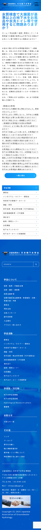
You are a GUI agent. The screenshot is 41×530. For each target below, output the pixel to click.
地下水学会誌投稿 (11, 399)
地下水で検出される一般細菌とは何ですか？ (19, 120)
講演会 (6, 340)
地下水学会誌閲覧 (11, 395)
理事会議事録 (9, 294)
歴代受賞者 (8, 317)
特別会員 (7, 309)
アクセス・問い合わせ (12, 325)
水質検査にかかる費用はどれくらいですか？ (19, 149)
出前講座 (7, 372)
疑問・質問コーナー (12, 368)
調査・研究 (8, 352)
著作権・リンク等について (14, 452)
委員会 (6, 305)
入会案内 (7, 321)
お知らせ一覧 (9, 421)
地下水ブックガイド (12, 376)
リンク (6, 436)
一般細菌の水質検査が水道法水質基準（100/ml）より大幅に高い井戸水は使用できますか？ (20, 126)
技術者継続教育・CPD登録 (14, 360)
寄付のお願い (9, 444)
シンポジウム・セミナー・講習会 (17, 344)
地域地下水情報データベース (15, 348)
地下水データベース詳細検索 (15, 380)
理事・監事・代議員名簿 (13, 286)
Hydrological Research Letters (17, 403)
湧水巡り (7, 364)
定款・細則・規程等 (12, 290)
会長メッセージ (10, 313)
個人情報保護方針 (11, 448)
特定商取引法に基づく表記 (14, 456)
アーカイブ (8, 440)
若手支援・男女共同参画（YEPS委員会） (20, 356)
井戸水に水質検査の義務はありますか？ (17, 169)
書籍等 (6, 407)
